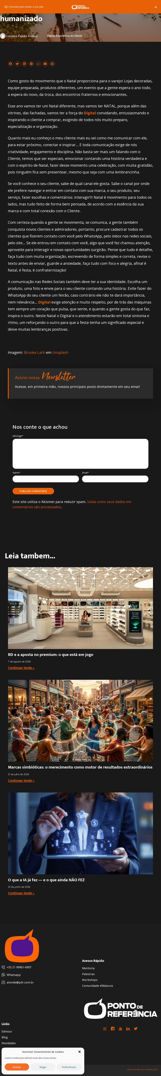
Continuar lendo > (21, 668)
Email (85, 473)
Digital (51, 36)
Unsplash (60, 352)
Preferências (69, 1067)
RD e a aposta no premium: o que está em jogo (50, 654)
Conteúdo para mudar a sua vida (25, 6)
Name (16, 473)
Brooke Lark (34, 352)
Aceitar (17, 1067)
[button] (79, 1051)
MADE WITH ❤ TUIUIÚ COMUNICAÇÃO (142, 1069)
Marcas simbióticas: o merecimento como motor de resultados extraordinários (80, 767)
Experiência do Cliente (69, 36)
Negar (42, 1067)
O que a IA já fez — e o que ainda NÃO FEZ (46, 879)
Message (18, 436)
